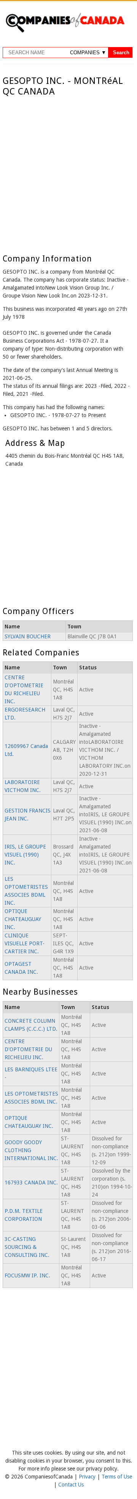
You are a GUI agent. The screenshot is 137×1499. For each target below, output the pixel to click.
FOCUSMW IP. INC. (27, 1275)
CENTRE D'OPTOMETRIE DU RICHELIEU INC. (28, 1049)
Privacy (88, 1477)
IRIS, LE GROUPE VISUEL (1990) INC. (25, 855)
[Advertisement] (68, 169)
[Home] (65, 31)
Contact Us (71, 1485)
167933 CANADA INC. (31, 1182)
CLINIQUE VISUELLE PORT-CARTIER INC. (25, 943)
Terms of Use (117, 1477)
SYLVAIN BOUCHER (28, 636)
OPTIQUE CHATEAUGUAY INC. (23, 919)
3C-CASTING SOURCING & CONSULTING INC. (27, 1247)
